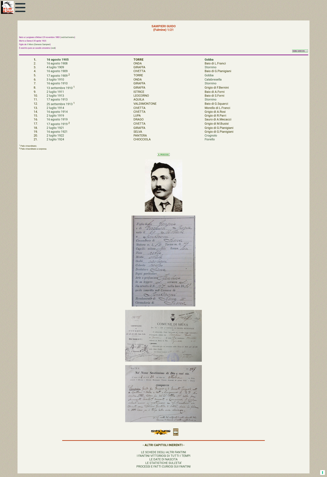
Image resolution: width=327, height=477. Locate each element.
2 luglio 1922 (55, 135)
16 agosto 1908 (57, 63)
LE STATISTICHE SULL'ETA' (163, 463)
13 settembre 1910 (60, 88)
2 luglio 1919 (55, 115)
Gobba (209, 59)
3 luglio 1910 (55, 79)
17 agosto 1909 (57, 75)
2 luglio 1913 (55, 95)
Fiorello (210, 139)
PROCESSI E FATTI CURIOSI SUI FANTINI (163, 466)
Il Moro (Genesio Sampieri (38, 44)
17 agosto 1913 (57, 99)
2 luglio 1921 (55, 128)
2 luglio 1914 (55, 108)
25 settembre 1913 (60, 104)
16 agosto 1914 (57, 112)
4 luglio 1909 (55, 67)
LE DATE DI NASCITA (163, 459)
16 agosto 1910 (57, 83)
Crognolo (211, 135)
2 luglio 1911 (55, 92)
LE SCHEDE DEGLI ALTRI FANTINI (163, 452)
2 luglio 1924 (55, 139)
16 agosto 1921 (57, 131)
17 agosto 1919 (57, 124)
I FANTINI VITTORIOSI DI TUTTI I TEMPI (163, 456)
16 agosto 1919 (57, 119)
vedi (53, 48)
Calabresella (213, 79)
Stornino (210, 67)
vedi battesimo (67, 37)
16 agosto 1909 (57, 71)
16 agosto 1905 (58, 59)
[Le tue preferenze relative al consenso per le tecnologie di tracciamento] (322, 472)
